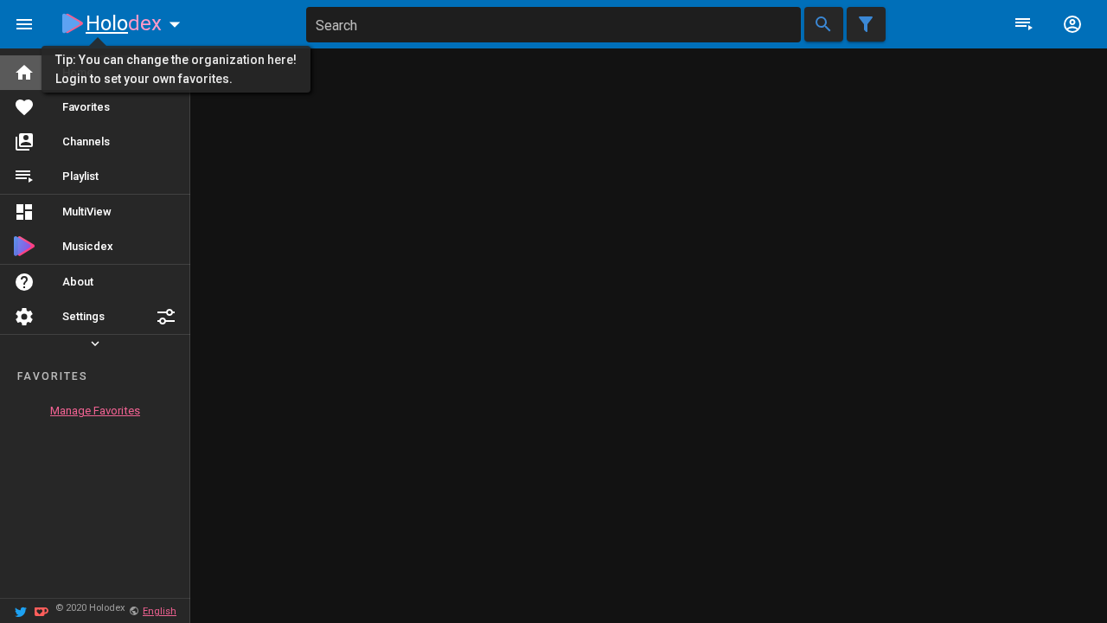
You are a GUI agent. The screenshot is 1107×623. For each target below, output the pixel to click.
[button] (166, 316)
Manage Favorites (95, 410)
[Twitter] (21, 610)
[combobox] (553, 24)
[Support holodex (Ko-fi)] (41, 610)
